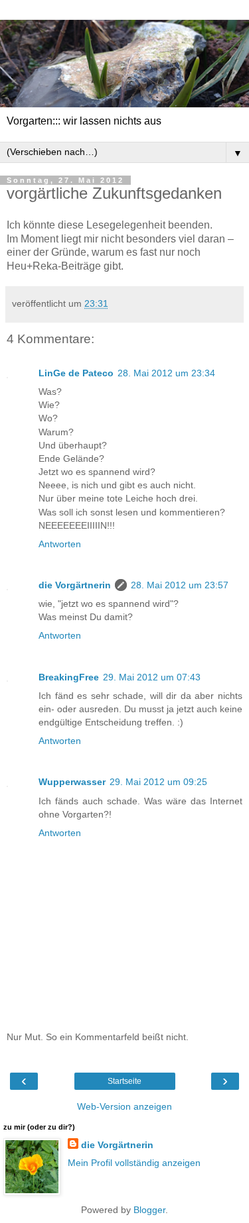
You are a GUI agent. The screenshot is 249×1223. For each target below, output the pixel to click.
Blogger (149, 1209)
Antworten (60, 544)
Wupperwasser (72, 781)
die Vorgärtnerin (75, 585)
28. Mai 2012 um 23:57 (179, 585)
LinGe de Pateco (76, 373)
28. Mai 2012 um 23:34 (166, 373)
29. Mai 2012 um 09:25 (158, 781)
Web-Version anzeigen (124, 1106)
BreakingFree (69, 677)
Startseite (124, 1081)
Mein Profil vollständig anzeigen (134, 1162)
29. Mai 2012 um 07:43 (152, 677)
